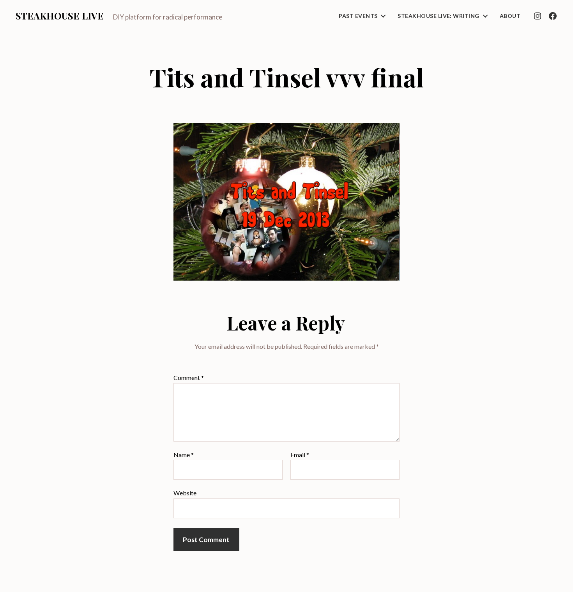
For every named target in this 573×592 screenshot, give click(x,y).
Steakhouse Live (60, 15)
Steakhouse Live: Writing (438, 16)
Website (184, 493)
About (510, 16)
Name (183, 454)
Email (299, 454)
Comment (188, 377)
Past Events (358, 16)
